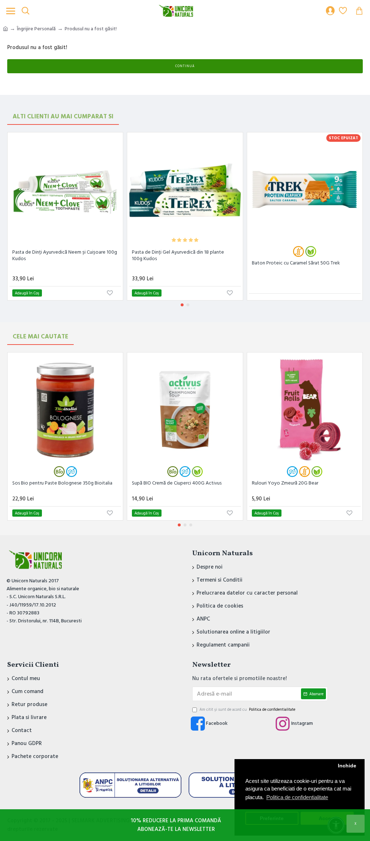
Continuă (185, 66)
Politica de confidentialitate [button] (297, 797)
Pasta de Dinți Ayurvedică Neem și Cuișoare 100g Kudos (64, 255)
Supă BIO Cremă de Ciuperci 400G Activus (176, 483)
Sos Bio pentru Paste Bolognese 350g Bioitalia (62, 483)
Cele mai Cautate (40, 336)
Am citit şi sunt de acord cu (247, 709)
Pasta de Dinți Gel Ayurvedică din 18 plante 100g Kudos (178, 255)
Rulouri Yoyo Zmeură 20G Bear (285, 483)
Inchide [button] (347, 765)
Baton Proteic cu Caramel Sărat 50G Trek (296, 263)
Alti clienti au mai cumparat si (63, 116)
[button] (182, 304)
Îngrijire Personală (36, 28)
